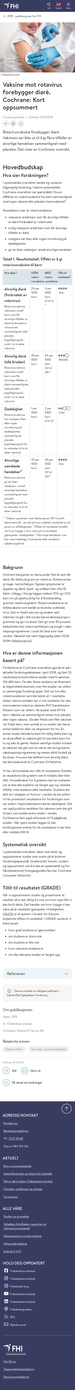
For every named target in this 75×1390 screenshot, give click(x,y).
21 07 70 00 (16, 1138)
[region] (37, 993)
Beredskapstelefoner (16, 1131)
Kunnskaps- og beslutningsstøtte (49, 1049)
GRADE (8, 914)
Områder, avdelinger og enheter (22, 1189)
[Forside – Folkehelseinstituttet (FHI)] (11, 6)
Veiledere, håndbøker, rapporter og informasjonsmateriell (24, 1226)
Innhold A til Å (12, 1251)
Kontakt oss (10, 1123)
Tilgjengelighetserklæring (18, 1369)
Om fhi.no (9, 1361)
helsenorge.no (21, 640)
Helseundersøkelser (15, 1243)
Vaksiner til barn (14, 1049)
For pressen (10, 1197)
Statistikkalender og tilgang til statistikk (27, 1173)
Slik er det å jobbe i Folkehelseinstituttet (27, 1181)
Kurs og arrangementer (17, 1166)
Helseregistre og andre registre (22, 1236)
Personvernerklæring (16, 1377)
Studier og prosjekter (16, 1216)
